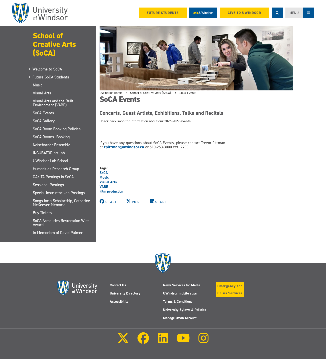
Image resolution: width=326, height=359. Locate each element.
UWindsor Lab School (50, 161)
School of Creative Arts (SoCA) (54, 44)
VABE (104, 186)
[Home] (40, 13)
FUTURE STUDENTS (163, 13)
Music (37, 85)
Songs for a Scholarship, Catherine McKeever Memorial (61, 202)
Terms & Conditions (177, 301)
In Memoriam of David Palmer (58, 232)
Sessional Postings (48, 184)
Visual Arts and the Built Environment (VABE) (53, 103)
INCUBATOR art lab (49, 153)
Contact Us (118, 285)
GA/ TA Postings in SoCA (53, 177)
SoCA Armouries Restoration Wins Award (61, 222)
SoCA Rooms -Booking (51, 137)
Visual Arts (42, 93)
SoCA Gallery (44, 121)
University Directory (125, 293)
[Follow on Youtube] (183, 341)
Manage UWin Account (179, 318)
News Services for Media (181, 285)
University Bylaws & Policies (184, 309)
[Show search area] (277, 13)
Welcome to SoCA (47, 69)
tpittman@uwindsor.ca (123, 147)
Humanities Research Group (56, 169)
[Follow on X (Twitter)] (123, 341)
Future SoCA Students (51, 77)
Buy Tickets (42, 212)
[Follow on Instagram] (203, 341)
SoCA (104, 172)
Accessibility (119, 301)
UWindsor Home (111, 93)
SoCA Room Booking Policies (57, 129)
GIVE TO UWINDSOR (244, 13)
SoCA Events (43, 113)
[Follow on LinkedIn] (163, 341)
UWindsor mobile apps (180, 293)
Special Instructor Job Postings (59, 192)
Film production (111, 191)
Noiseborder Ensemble (51, 145)
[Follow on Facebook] (143, 341)
